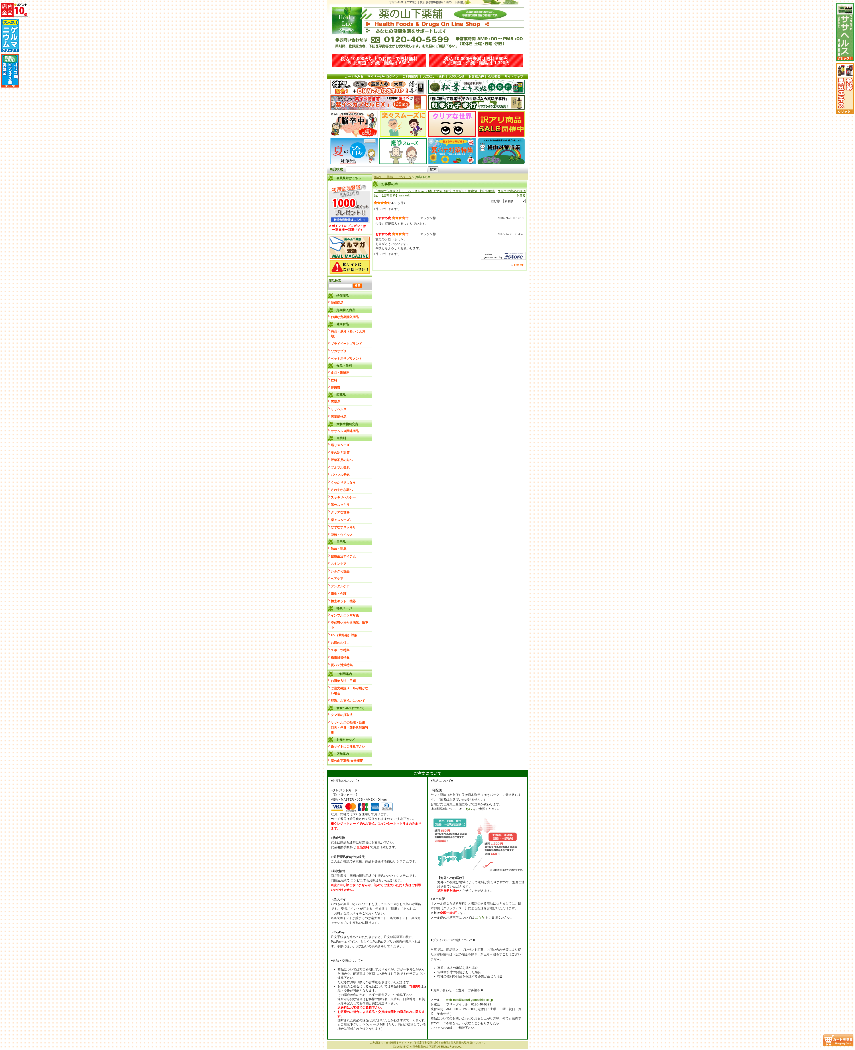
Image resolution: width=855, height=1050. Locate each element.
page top (518, 264)
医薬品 (335, 402)
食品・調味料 (340, 372)
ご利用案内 (410, 76)
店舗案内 (342, 754)
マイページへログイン (383, 76)
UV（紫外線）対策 (344, 635)
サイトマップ (514, 76)
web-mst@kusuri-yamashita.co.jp (469, 999)
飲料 (334, 380)
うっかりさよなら (343, 482)
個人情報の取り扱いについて (468, 1042)
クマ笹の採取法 (342, 715)
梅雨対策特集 (340, 657)
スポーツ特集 (340, 650)
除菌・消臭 (338, 548)
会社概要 (494, 76)
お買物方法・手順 (343, 681)
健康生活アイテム (343, 556)
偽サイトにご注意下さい (348, 746)
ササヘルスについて (350, 708)
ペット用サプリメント (346, 358)
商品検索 (336, 169)
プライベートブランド (346, 343)
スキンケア (338, 563)
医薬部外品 (338, 416)
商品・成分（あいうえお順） (348, 333)
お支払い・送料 (434, 76)
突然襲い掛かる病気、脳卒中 (349, 625)
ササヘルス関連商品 (345, 431)
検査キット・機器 (343, 601)
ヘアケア (337, 578)
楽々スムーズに (342, 520)
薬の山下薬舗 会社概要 (347, 761)
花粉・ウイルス (342, 534)
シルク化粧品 (340, 571)
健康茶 (335, 387)
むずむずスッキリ (343, 527)
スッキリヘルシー (343, 497)
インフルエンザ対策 (345, 615)
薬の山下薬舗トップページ (392, 177)
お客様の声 (476, 76)
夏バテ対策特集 (342, 665)
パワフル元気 (340, 475)
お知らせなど (345, 739)
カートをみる (354, 76)
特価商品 (337, 302)
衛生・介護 (338, 593)
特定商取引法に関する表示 (433, 1042)
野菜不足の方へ (342, 460)
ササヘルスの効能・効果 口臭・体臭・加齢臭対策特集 (349, 727)
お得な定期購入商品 (345, 317)
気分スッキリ (340, 504)
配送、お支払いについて (348, 700)
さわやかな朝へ (342, 489)
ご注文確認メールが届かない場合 (349, 690)
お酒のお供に (340, 642)
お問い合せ (456, 76)
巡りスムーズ (340, 445)
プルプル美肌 (340, 467)
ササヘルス (338, 409)
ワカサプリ (338, 351)
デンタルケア (340, 586)
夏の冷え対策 (340, 452)
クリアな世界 (340, 512)
